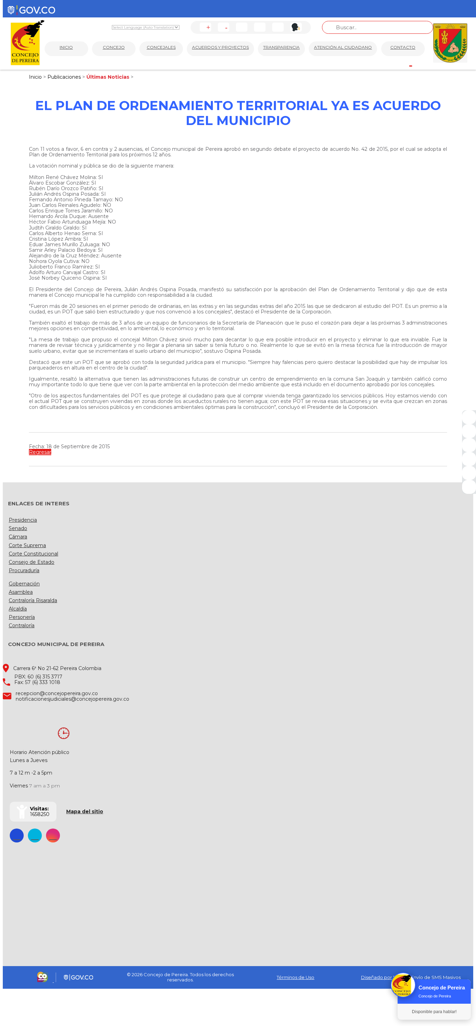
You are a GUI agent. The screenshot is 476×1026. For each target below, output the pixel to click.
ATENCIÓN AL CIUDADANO (343, 47)
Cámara (18, 537)
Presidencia (23, 520)
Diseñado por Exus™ (384, 977)
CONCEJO (114, 47)
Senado (18, 528)
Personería (22, 617)
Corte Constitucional (33, 554)
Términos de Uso (295, 977)
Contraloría (21, 625)
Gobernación (24, 584)
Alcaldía (18, 609)
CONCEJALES (161, 47)
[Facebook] (469, 417)
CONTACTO (402, 47)
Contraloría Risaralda (33, 600)
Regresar (40, 452)
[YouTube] (469, 445)
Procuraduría (24, 570)
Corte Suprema (27, 545)
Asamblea (21, 592)
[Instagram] (469, 459)
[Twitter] (469, 431)
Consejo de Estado (31, 562)
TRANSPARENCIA (281, 47)
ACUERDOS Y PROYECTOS (220, 47)
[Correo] (469, 473)
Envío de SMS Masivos (436, 977)
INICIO (66, 47)
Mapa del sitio (84, 811)
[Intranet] (469, 487)
